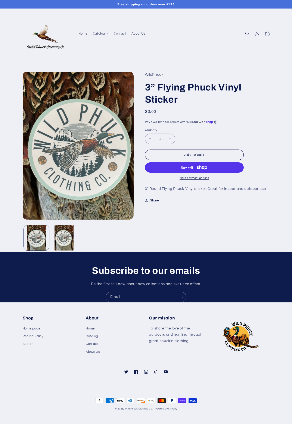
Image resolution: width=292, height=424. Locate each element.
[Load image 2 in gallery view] (64, 238)
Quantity (151, 129)
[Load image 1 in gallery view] (36, 238)
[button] (100, 33)
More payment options (194, 178)
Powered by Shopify (165, 409)
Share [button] (154, 200)
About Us (93, 351)
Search (28, 343)
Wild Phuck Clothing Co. (139, 409)
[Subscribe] (181, 297)
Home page (31, 328)
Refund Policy (33, 336)
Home (90, 328)
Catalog (92, 336)
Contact (92, 343)
